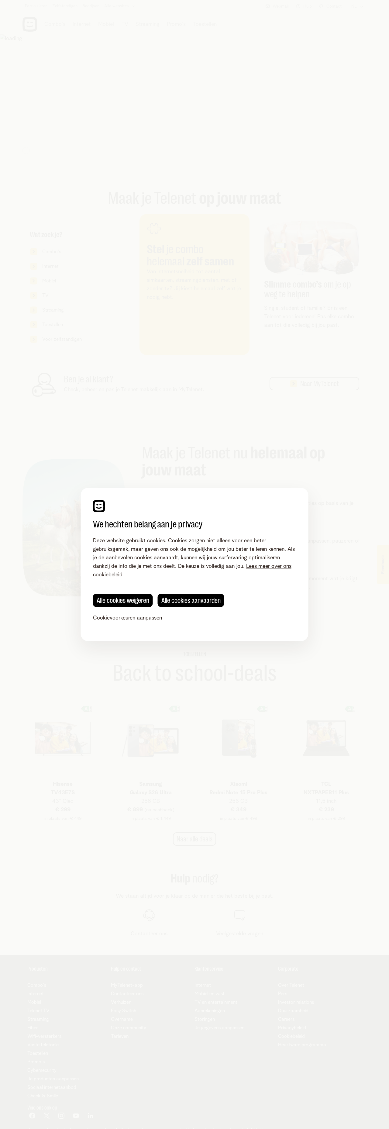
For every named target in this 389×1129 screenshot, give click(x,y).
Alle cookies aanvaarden (191, 600)
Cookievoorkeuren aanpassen (127, 618)
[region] (194, 564)
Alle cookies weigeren (123, 600)
